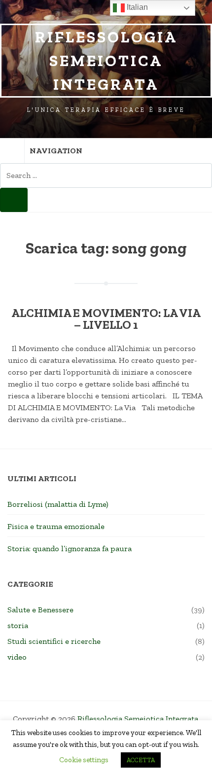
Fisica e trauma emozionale (56, 526)
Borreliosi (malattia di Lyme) (57, 504)
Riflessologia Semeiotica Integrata (106, 61)
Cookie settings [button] (83, 759)
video (17, 657)
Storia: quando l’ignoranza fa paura (69, 548)
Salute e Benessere (40, 609)
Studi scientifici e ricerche (54, 641)
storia (17, 625)
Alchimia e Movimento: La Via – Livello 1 (106, 319)
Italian (136, 7)
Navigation (56, 150)
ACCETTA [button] (141, 760)
